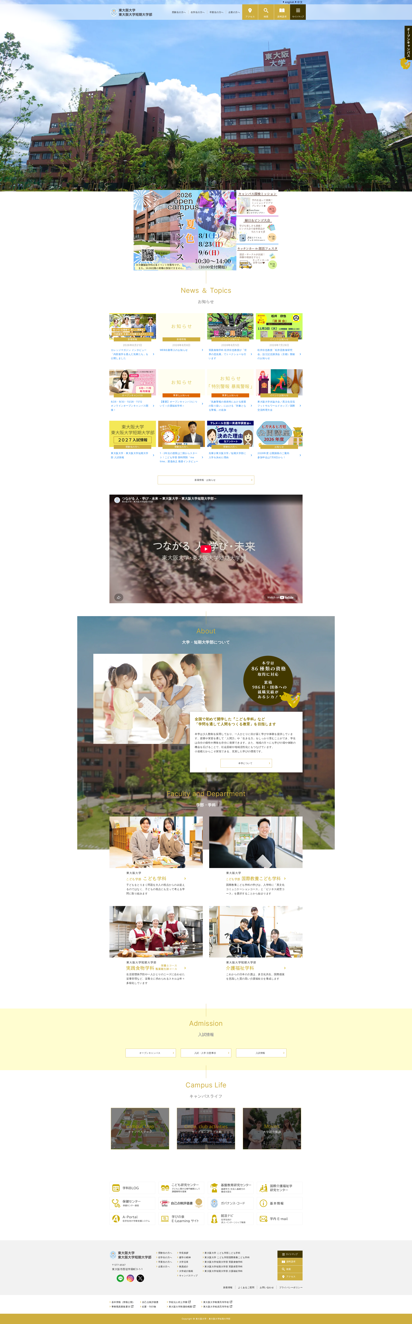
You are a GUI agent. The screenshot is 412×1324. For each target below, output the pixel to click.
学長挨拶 (183, 1253)
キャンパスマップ (188, 1275)
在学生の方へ (198, 12)
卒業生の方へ (217, 12)
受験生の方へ (179, 12)
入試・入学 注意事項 (205, 1053)
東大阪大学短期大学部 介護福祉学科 (224, 1271)
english (289, 2)
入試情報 (260, 1053)
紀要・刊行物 (149, 1306)
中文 (299, 2)
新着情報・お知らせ (205, 480)
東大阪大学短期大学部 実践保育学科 (224, 1266)
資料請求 (282, 16)
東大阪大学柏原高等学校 (216, 1306)
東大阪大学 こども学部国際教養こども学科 (227, 1257)
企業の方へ (234, 12)
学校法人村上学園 (178, 1302)
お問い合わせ (267, 1287)
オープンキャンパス (149, 1053)
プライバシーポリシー (291, 1287)
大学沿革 (183, 1262)
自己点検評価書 (150, 1302)
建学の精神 (185, 1257)
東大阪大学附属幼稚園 (180, 1306)
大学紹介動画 (186, 1271)
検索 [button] (266, 16)
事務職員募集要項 (121, 1306)
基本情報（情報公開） (123, 1302)
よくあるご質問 (246, 1287)
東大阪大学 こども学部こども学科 (222, 1253)
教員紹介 (183, 1266)
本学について (245, 763)
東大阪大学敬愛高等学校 (216, 1302)
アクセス (250, 16)
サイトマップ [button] (298, 16)
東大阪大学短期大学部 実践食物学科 (224, 1262)
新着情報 (228, 1287)
